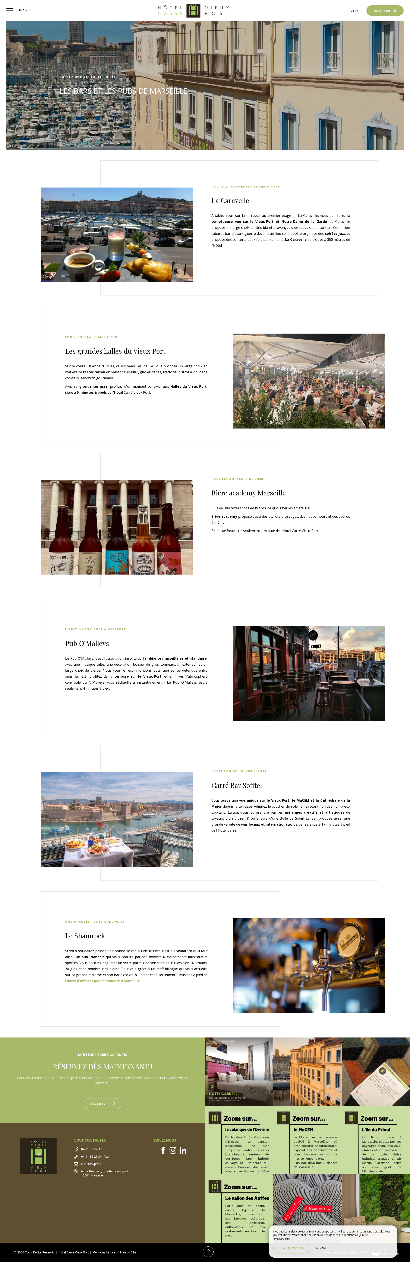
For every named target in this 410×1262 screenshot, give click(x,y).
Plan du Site (128, 1252)
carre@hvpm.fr (91, 1164)
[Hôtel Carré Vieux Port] (205, 10)
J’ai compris (291, 1248)
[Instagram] (175, 1151)
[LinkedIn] (185, 1151)
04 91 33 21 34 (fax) (95, 1156)
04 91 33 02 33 (91, 1149)
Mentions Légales (104, 1252)
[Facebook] (165, 1151)
